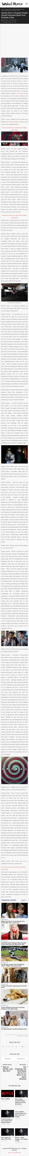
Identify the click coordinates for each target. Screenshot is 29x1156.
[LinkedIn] (12, 1046)
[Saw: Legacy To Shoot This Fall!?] (7, 1132)
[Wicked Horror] (12, 4)
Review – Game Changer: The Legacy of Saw (21, 1139)
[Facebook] (6, 1046)
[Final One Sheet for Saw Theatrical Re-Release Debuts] (7, 1113)
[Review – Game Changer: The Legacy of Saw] (21, 1132)
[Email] (22, 1046)
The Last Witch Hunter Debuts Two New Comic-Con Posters (20, 1114)
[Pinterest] (9, 1046)
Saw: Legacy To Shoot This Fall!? (6, 1138)
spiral (26, 1036)
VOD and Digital (13, 122)
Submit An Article (16, 1152)
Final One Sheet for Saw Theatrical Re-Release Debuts (7, 1120)
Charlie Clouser (12, 1034)
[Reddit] (16, 1046)
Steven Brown (5, 20)
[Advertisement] (14, 39)
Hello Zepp (20, 93)
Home (2, 9)
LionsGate (19, 1036)
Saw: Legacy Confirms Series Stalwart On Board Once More (20, 1101)
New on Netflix (5, 1099)
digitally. (16, 124)
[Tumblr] (19, 1046)
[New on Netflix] (7, 1093)
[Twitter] (3, 1046)
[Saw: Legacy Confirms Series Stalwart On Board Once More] (21, 1093)
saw (24, 1036)
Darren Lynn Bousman (22, 1034)
